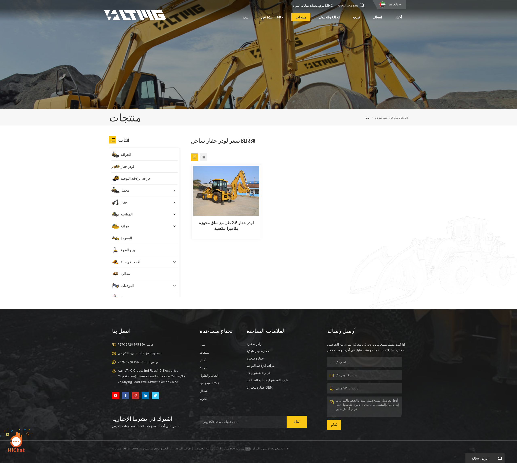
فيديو (356, 17)
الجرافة (126, 155)
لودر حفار (127, 167)
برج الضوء (128, 250)
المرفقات (127, 286)
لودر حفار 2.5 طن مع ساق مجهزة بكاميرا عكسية (226, 225)
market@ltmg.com (149, 353)
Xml (218, 448)
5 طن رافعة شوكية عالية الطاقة (267, 380)
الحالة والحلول (329, 17)
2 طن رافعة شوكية (258, 373)
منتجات (300, 17)
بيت (245, 17)
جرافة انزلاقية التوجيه (136, 178)
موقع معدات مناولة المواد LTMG (313, 5)
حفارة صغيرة (255, 358)
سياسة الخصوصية (203, 448)
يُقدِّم (296, 421)
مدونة (203, 399)
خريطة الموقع (183, 448)
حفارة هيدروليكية (257, 351)
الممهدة (126, 238)
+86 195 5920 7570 (131, 344)
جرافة (125, 226)
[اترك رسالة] (500, 458)
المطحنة (127, 214)
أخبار (398, 17)
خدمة (203, 368)
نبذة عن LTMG (272, 17)
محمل (125, 190)
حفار (124, 202)
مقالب (125, 274)
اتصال (377, 17)
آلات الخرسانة (130, 262)
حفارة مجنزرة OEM (259, 387)
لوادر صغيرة (254, 344)
